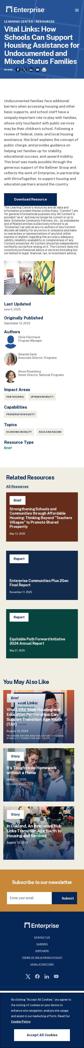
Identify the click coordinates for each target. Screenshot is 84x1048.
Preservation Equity (20, 414)
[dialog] (42, 1020)
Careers (42, 944)
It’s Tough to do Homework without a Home (31, 770)
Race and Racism (50, 432)
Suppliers (42, 951)
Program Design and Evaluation (28, 736)
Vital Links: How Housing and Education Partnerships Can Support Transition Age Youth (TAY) (34, 717)
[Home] (25, 10)
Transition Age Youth (35, 738)
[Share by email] (37, 69)
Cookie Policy (21, 1021)
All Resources (17, 486)
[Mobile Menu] (77, 10)
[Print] (44, 69)
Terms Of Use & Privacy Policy (42, 957)
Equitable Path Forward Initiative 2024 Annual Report (37, 641)
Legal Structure (42, 964)
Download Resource (30, 199)
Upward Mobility (42, 397)
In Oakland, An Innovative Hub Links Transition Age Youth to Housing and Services (34, 831)
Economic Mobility (19, 432)
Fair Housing (15, 397)
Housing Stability (19, 784)
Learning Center (18, 21)
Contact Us (42, 937)
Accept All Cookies (42, 1035)
